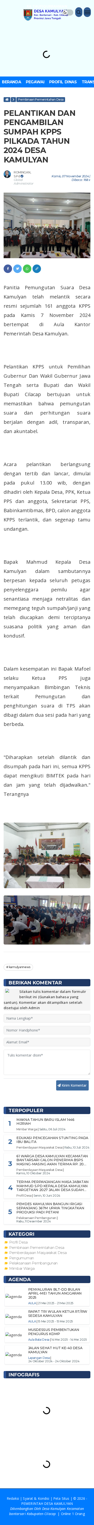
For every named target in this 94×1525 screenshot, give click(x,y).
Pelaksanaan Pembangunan (36, 1218)
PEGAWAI (35, 82)
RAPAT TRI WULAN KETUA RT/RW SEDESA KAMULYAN (57, 1313)
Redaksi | (15, 1498)
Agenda (19, 1279)
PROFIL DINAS (63, 82)
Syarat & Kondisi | (38, 1498)
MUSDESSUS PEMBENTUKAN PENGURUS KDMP (53, 1332)
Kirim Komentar (74, 1085)
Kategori (21, 1234)
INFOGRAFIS (23, 1375)
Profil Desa (24, 1195)
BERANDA (11, 82)
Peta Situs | (63, 1498)
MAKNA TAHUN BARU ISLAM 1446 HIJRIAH (45, 1121)
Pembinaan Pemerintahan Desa (40, 99)
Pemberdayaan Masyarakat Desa (39, 1147)
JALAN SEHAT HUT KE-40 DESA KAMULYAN (55, 1350)
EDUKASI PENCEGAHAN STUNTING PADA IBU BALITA (52, 1140)
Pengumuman (21, 1258)
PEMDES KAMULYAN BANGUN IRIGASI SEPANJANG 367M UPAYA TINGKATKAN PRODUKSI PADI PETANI (50, 1208)
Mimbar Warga (26, 1129)
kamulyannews (19, 967)
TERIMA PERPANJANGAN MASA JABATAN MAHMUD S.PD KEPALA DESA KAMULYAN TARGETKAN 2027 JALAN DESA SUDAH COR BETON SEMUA (52, 1188)
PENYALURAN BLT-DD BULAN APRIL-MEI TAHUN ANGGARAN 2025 (55, 1293)
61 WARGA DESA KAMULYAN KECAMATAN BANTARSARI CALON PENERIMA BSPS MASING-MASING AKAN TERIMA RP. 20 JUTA (52, 1162)
